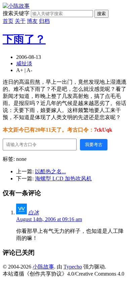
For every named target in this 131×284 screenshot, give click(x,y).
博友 (32, 21)
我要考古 (93, 144)
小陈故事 (43, 267)
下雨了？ (24, 39)
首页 (8, 21)
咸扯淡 (24, 63)
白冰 (33, 212)
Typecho (72, 267)
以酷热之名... (50, 171)
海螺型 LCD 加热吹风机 (63, 178)
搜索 (101, 13)
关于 (20, 21)
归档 (44, 21)
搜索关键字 (16, 13)
